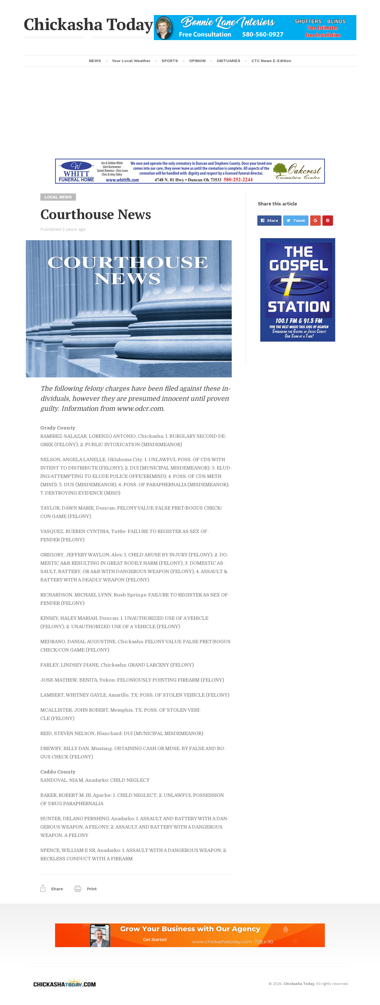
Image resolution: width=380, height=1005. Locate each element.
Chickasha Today (88, 24)
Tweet (299, 220)
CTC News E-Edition (271, 60)
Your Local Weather (131, 60)
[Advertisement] (190, 117)
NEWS (95, 60)
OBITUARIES (228, 60)
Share (272, 220)
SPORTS (170, 60)
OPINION (197, 60)
